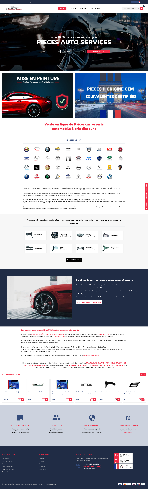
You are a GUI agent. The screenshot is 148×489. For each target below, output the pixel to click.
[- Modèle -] (73, 51)
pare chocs (44, 207)
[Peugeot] (100, 167)
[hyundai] (48, 158)
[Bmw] (48, 149)
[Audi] (37, 149)
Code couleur (43, 464)
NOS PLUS (10, 2)
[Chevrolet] (58, 149)
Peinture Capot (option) (114, 392)
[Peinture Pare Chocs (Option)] (20, 384)
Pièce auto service (7, 461)
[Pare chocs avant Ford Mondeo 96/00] (68, 384)
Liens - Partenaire (7, 467)
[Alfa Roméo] (27, 149)
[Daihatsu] (110, 149)
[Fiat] (121, 149)
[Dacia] (89, 149)
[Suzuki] (79, 176)
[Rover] (121, 167)
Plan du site (5, 472)
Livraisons (42, 467)
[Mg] (48, 167)
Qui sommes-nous (7, 464)
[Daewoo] (100, 149)
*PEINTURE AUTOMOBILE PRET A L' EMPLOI (91, 393)
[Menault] (110, 167)
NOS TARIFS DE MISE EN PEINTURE (89, 302)
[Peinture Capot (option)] (117, 384)
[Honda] (37, 158)
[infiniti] (58, 158)
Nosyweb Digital (51, 484)
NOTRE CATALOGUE (74, 260)
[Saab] (27, 176)
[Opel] (89, 167)
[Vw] (110, 176)
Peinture (41, 461)
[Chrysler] (69, 149)
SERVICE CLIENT (56, 426)
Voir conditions (128, 432)
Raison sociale (6, 459)
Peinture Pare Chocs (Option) (19, 392)
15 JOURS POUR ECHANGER (128, 426)
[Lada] (89, 158)
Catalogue (42, 459)
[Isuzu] (69, 158)
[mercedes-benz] (37, 167)
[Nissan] (79, 167)
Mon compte (43, 469)
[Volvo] (100, 176)
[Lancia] (100, 158)
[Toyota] (89, 176)
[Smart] (58, 176)
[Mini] (58, 167)
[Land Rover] (110, 158)
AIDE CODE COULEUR (21, 2)
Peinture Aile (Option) (41, 392)
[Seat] (37, 176)
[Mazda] (27, 167)
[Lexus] (121, 158)
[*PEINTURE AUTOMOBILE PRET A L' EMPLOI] (93, 384)
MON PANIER (37, 2)
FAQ (30, 2)
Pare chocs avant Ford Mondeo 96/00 (68, 393)
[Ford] (27, 158)
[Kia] (79, 158)
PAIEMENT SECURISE (92, 426)
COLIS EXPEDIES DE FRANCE (20, 426)
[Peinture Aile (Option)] (44, 384)
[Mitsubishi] (69, 167)
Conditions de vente (8, 469)
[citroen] (79, 149)
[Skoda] (48, 176)
